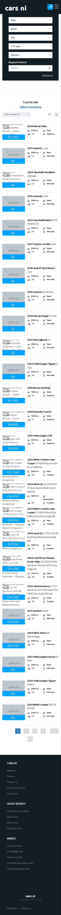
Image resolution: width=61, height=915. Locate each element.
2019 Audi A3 (40, 291)
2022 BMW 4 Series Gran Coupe (42, 463)
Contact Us (25, 908)
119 (30, 738)
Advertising (11, 908)
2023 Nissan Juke (37, 126)
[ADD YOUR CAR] (50, 7)
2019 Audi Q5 (37, 196)
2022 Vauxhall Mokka (42, 222)
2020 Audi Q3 (42, 537)
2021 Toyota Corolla (41, 244)
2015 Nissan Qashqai (38, 387)
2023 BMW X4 (42, 488)
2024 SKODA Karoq (42, 590)
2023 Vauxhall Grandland (41, 174)
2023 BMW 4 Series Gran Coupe (41, 512)
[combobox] (30, 20)
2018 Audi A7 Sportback (41, 270)
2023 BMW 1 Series (41, 706)
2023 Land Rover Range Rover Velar (42, 563)
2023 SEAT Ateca (38, 634)
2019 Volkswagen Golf (39, 435)
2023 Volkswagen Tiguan (42, 365)
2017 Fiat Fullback (38, 339)
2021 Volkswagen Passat (42, 658)
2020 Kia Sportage (41, 315)
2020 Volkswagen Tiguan (41, 682)
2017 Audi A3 (37, 148)
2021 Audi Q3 (37, 610)
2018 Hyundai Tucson (39, 411)
